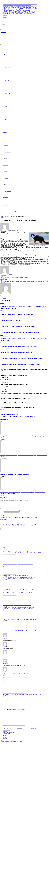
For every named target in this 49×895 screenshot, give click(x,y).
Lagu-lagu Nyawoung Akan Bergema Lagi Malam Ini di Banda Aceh (21, 358)
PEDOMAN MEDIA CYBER (9, 732)
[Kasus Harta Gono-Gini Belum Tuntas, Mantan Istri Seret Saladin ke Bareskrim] (9, 562)
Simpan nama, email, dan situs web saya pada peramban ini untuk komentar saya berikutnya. (19, 517)
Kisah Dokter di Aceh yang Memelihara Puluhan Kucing (17, 326)
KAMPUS (5, 171)
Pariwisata (7, 158)
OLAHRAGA (5, 165)
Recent (4, 548)
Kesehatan (2, 329)
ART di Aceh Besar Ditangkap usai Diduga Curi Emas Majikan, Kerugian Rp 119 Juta (19, 7)
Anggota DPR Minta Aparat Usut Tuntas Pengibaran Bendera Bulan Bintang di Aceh (19, 589)
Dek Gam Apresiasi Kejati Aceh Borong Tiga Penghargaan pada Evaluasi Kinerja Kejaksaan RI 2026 (22, 552)
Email (1, 513)
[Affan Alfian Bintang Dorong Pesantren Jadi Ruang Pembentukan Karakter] (9, 604)
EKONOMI (7, 67)
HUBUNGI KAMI (6, 733)
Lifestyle (4, 216)
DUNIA (6, 86)
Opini (6, 113)
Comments (5, 549)
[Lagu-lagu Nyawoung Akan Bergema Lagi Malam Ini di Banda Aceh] (17, 677)
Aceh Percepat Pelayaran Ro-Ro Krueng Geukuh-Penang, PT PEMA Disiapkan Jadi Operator (20, 11)
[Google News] (3, 279)
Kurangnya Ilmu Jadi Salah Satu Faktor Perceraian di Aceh (18, 346)
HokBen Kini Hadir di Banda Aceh (11, 320)
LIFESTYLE (7, 139)
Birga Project (33, 728)
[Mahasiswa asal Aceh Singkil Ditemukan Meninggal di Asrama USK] (9, 574)
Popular (4, 547)
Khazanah (5, 99)
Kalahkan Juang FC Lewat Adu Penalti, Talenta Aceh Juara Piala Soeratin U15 (18, 6)
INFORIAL (5, 132)
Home (1, 216)
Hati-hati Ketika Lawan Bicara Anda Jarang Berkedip (17, 314)
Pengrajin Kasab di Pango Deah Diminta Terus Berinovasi (14, 474)
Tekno (6, 145)
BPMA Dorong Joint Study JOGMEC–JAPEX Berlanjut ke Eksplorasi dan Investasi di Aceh (20, 8)
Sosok (6, 119)
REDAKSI (5, 731)
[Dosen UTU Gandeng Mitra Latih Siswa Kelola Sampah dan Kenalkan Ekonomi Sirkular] (20, 592)
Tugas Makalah (8, 191)
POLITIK (7, 80)
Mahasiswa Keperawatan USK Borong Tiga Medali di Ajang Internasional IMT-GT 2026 (20, 13)
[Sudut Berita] (3, 32)
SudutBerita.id (19, 728)
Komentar (2, 508)
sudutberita (5, 655)
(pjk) (29, 264)
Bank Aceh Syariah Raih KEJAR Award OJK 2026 (12, 9)
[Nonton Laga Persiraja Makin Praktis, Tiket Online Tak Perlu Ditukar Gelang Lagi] (19, 577)
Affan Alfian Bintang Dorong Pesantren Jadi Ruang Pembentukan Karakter (17, 5)
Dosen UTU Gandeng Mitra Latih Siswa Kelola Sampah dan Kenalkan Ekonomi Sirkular (20, 4)
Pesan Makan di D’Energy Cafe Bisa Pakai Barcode (16, 352)
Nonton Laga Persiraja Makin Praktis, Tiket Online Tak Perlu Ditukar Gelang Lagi (18, 578)
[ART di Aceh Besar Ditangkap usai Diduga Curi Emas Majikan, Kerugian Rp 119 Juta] (9, 618)
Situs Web (2, 515)
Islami (6, 106)
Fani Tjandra (5, 663)
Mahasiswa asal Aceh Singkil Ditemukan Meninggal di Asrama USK (16, 575)
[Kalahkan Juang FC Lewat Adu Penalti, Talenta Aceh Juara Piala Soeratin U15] (18, 607)
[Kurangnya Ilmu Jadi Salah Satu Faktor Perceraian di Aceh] (14, 708)
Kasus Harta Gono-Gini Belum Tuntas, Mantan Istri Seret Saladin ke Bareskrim (18, 564)
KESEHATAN (8, 152)
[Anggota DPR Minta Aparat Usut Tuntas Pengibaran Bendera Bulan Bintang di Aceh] (9, 588)
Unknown (5, 638)
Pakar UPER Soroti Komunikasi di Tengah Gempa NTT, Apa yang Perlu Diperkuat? (19, 12)
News (1, 316)
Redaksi (10, 230)
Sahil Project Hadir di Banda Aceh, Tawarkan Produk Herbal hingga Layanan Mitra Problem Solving (22, 694)
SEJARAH (7, 126)
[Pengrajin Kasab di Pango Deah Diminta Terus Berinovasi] (12, 471)
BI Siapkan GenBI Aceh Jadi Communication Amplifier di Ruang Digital (16, 10)
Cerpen (6, 178)
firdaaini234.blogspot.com (40, 245)
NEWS (4, 60)
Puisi (6, 184)
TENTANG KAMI (6, 730)
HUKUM (7, 73)
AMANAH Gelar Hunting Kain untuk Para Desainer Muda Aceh (20, 364)
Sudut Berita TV (6, 197)
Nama (1, 510)
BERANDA (5, 54)
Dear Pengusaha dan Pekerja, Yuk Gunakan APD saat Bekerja (19, 332)
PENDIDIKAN (8, 93)
